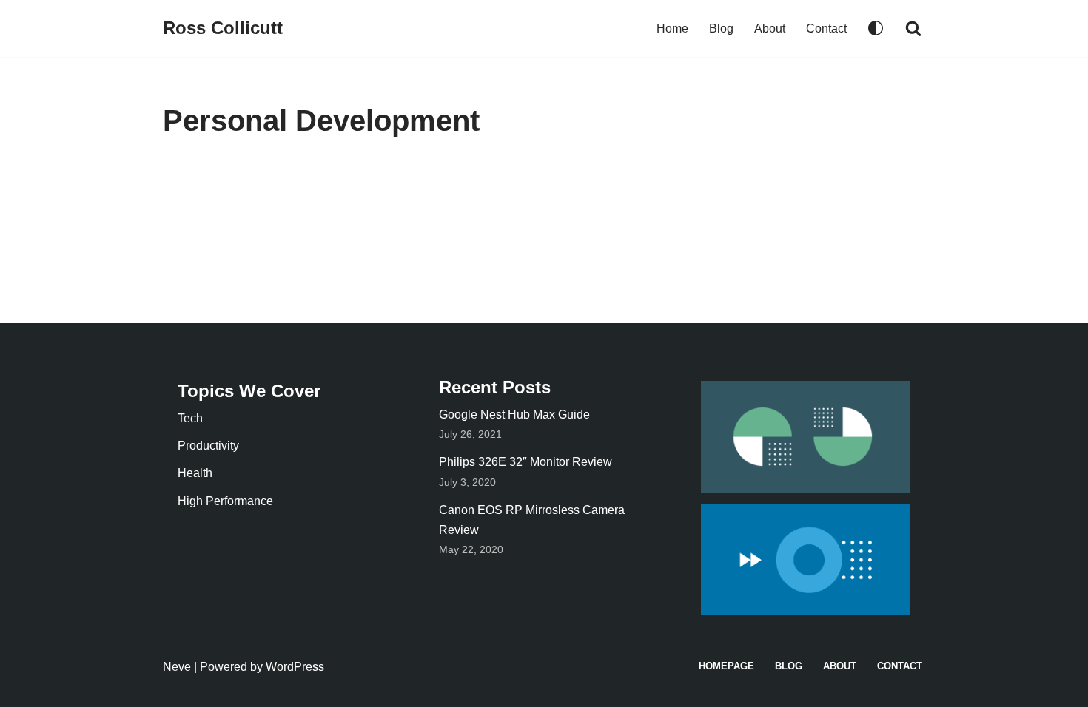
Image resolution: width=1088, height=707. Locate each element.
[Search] (913, 28)
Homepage (726, 666)
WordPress (295, 666)
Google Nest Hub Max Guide (514, 414)
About (769, 28)
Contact (826, 28)
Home (672, 28)
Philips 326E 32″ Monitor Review (525, 462)
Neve (177, 666)
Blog (721, 28)
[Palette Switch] (875, 28)
